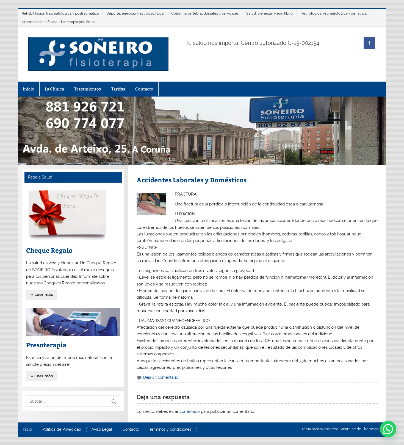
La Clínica (54, 89)
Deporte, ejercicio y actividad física (135, 13)
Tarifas (118, 89)
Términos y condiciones (170, 430)
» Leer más (42, 294)
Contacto (144, 89)
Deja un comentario (160, 377)
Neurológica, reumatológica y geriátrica (333, 13)
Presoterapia (46, 344)
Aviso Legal (102, 430)
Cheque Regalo (49, 250)
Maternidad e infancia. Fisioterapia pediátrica (58, 22)
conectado (189, 411)
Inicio (28, 89)
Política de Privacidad (61, 430)
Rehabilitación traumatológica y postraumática (60, 13)
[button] (388, 429)
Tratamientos (87, 89)
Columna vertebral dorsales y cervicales (205, 13)
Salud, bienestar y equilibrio (269, 13)
